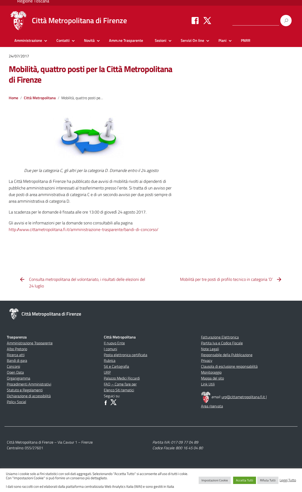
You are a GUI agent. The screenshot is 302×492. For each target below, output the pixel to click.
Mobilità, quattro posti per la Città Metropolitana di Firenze (90, 74)
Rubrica (109, 360)
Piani (222, 40)
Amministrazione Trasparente (30, 343)
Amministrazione (28, 40)
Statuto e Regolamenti (25, 390)
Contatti (63, 40)
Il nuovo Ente (114, 343)
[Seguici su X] (207, 20)
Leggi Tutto (288, 480)
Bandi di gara (17, 360)
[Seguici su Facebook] (195, 20)
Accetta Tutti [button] (244, 480)
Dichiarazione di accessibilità (29, 396)
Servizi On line (192, 40)
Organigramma (18, 378)
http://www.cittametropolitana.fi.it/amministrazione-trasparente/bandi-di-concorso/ (83, 229)
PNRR (245, 40)
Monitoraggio (211, 372)
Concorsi (13, 366)
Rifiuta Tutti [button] (268, 480)
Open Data (15, 372)
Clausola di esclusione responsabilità (229, 366)
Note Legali (210, 349)
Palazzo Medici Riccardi (122, 378)
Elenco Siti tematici (119, 390)
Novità (89, 40)
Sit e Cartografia (116, 366)
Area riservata (212, 406)
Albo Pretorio (17, 349)
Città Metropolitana (40, 98)
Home (13, 98)
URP (107, 372)
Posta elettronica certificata (125, 355)
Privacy (206, 360)
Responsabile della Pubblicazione (226, 355)
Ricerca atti (16, 355)
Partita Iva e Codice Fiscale (222, 343)
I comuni (110, 349)
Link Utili (208, 384)
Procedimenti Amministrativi (29, 384)
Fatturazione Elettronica (220, 337)
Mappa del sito (212, 378)
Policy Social (16, 402)
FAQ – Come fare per (120, 384)
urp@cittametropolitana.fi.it (244, 397)
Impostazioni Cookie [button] (214, 480)
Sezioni (160, 40)
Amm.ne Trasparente (126, 40)
